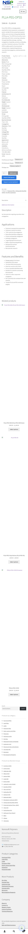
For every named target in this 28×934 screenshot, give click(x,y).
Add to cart (13, 173)
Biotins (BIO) (7, 781)
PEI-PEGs (6, 739)
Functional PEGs (7, 720)
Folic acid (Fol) (7, 789)
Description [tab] (5, 200)
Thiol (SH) (6, 807)
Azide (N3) (6, 779)
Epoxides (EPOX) (7, 787)
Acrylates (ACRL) (8, 766)
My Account (4, 931)
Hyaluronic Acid (7, 744)
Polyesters (6, 733)
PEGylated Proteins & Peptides (11, 741)
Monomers (6, 752)
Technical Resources (7, 911)
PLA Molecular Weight (8, 160)
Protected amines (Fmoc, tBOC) (11, 805)
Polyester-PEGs (11, 191)
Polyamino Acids (8, 736)
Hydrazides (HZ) (7, 792)
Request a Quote (6, 907)
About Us (4, 903)
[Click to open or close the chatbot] (21, 927)
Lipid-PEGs (6, 723)
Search (3, 706)
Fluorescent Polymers (8, 886)
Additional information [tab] (8, 205)
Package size (5, 167)
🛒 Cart (22, 7)
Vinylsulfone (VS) (8, 810)
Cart (22, 930)
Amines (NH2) (7, 776)
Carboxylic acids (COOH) (9, 784)
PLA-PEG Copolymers (11, 192)
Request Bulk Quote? (9, 177)
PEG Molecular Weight (8, 163)
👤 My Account (15, 7)
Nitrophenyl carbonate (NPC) (11, 800)
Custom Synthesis (6, 909)
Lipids (5, 726)
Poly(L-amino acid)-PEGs (9, 731)
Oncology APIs (7, 749)
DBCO (5, 815)
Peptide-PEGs (5, 882)
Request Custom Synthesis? (11, 182)
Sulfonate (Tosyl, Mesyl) (9, 813)
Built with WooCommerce (9, 925)
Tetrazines (6, 821)
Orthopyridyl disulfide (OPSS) (11, 802)
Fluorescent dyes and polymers (11, 747)
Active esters (7, 768)
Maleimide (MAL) (7, 797)
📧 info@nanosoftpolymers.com (21, 3)
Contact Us (5, 905)
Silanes (5, 818)
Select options (14, 429)
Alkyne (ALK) (6, 773)
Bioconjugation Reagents (10, 754)
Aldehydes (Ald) (7, 771)
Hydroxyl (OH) (7, 794)
